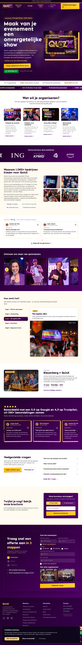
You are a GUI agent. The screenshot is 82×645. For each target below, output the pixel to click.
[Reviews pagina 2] (42, 238)
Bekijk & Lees (40, 6)
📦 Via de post (68, 501)
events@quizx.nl (68, 608)
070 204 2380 (52, 6)
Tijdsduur (42, 545)
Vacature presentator (49, 617)
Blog (44, 612)
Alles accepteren (11, 638)
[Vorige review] (4, 429)
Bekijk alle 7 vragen (50, 477)
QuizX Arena (46, 614)
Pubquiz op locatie (28, 606)
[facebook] (11, 618)
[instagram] (4, 618)
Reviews (45, 606)
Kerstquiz (25, 614)
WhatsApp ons (12, 71)
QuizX (6, 604)
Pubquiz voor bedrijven (30, 620)
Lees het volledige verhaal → (53, 388)
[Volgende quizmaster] (75, 268)
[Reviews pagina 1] (40, 238)
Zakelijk (30, 6)
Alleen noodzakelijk (28, 638)
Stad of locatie (44, 555)
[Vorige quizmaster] (7, 268)
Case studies (47, 609)
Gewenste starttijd (63, 536)
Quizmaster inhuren (29, 617)
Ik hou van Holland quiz (30, 612)
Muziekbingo (26, 609)
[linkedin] (7, 618)
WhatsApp (66, 611)
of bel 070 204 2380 (26, 71)
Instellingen (42, 638)
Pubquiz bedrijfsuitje (29, 623)
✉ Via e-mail (53, 501)
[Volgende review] (77, 429)
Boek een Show (19, 6)
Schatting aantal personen (47, 549)
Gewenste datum (44, 536)
